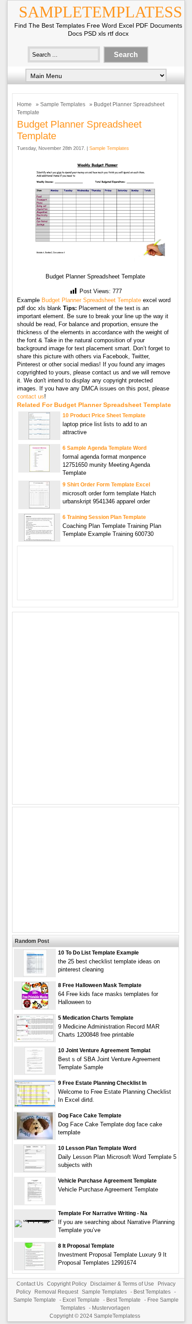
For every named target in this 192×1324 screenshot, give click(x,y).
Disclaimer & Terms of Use (122, 1284)
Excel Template (81, 1300)
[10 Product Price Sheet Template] (39, 437)
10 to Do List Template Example (98, 953)
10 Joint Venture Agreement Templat (104, 1050)
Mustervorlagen (111, 1308)
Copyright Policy (67, 1284)
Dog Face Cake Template (89, 1115)
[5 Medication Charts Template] (35, 1039)
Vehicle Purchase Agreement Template (107, 1181)
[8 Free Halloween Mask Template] (35, 1007)
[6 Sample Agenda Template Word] (39, 469)
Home (24, 104)
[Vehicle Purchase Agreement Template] (35, 1202)
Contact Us (30, 1284)
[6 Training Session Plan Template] (39, 538)
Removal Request (56, 1292)
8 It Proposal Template (86, 1246)
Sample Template (34, 1300)
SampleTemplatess (100, 12)
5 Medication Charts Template (96, 1018)
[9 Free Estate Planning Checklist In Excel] (35, 1104)
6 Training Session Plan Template (104, 517)
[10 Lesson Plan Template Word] (35, 1169)
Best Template (123, 1300)
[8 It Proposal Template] (35, 1267)
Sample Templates (62, 104)
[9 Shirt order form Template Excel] (39, 506)
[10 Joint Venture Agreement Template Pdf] (35, 1072)
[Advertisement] (96, 708)
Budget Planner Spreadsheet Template (91, 300)
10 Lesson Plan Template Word (97, 1148)
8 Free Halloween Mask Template (100, 985)
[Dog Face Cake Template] (35, 1137)
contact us (30, 396)
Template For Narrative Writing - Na (102, 1213)
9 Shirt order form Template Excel (106, 484)
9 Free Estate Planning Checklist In (102, 1083)
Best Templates (152, 1292)
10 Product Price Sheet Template (104, 415)
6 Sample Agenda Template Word (104, 448)
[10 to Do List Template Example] (35, 974)
